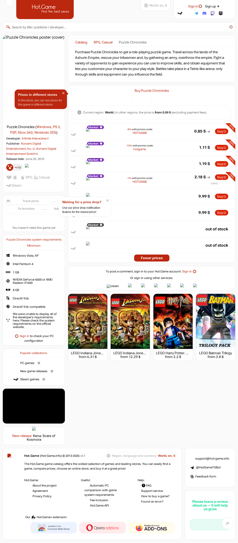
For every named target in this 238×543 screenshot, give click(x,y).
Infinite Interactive (34, 138)
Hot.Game (45, 9)
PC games (27, 363)
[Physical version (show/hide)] (145, 98)
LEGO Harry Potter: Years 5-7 (178, 353)
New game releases (34, 371)
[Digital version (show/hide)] (138, 98)
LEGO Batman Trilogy (215, 353)
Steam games (30, 379)
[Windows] (157, 98)
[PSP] (163, 98)
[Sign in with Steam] (180, 13)
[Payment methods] (126, 98)
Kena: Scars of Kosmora (41, 437)
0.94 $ (214, 183)
